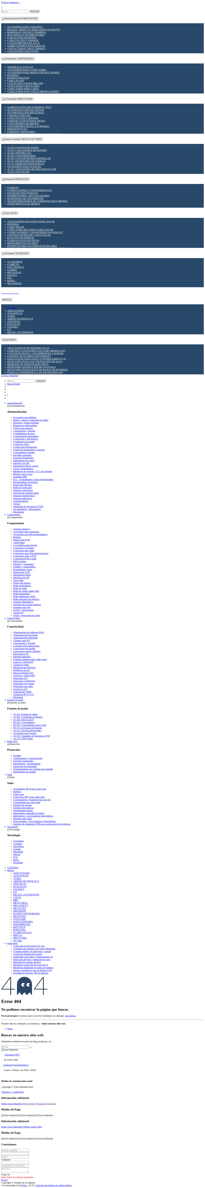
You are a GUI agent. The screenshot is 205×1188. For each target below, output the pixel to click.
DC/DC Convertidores (21, 155)
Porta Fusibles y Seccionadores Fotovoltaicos (34, 821)
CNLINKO (12, 327)
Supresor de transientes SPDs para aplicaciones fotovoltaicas (41, 824)
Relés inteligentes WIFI (24, 596)
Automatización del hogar (25, 110)
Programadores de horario (25, 482)
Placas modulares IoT (23, 673)
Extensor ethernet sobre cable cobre (30, 659)
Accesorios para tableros (25, 27)
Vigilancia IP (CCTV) (23, 694)
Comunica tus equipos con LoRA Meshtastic (36, 350)
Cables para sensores (21, 37)
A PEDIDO (12, 867)
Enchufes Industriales (22, 193)
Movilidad (14, 272)
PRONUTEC (19, 916)
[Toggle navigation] (20, 3)
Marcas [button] (10, 870)
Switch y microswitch (23, 610)
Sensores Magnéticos (23, 602)
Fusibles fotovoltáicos (23, 240)
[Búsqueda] (31, 1047)
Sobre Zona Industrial (11, 1103)
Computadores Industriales (26, 46)
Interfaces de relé (21, 463)
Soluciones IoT (20, 678)
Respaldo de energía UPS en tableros (30, 973)
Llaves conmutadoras (23, 468)
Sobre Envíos (28, 1103)
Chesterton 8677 (12, 1055)
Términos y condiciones (12, 1092)
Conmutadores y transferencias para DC (35, 232)
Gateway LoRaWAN (23, 662)
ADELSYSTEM (15, 310)
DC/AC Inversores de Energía (26, 161)
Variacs (16, 504)
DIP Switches (19, 561)
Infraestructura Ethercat (24, 667)
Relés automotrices (22, 585)
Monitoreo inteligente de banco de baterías (37, 369)
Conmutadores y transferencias (29, 190)
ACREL (11, 316)
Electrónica (15, 267)
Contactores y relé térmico (26, 48)
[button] (14, 403)
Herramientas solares (22, 243)
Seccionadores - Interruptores (27, 509)
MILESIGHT (19, 911)
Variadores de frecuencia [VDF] (28, 506)
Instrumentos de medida (23, 204)
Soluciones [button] (12, 943)
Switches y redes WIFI (24, 675)
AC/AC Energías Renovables (25, 164)
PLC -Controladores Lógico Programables (33, 479)
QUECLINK (19, 919)
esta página (70, 1016)
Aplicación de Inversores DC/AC (28, 348)
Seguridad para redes (23, 686)
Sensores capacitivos (23, 490)
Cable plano (15, 80)
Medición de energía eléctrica (28, 364)
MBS (15, 900)
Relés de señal (20, 588)
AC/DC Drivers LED (19, 153)
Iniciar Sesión (13, 384)
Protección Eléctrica (22, 485)
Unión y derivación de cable (26, 615)
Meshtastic (18, 697)
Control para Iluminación (25, 447)
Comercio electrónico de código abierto (53, 1185)
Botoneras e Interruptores (26, 35)
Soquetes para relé (21, 607)
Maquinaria (18, 512)
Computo (13, 264)
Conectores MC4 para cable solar (30, 229)
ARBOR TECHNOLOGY (20, 319)
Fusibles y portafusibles (24, 567)
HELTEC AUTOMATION (20, 332)
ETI (9, 329)
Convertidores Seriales (24, 452)
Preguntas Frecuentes (46, 1103)
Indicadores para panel (24, 460)
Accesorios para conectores (26, 70)
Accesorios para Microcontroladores (33, 72)
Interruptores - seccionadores (28, 195)
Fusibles (12, 187)
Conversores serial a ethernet (28, 126)
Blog (39, 1127)
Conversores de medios (23, 123)
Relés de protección (22, 487)
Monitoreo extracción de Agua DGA (31, 367)
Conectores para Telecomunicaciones (33, 91)
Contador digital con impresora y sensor (35, 353)
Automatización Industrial (26, 112)
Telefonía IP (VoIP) (22, 692)
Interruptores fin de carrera (25, 466)
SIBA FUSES (20, 938)
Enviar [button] (4, 1180)
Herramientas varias (22, 569)
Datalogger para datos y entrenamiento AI (36, 359)
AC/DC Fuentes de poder (23, 147)
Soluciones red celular (23, 683)
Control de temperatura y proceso (29, 450)
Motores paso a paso (23, 474)
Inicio (10, 1028)
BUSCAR (35, 11)
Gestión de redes (21, 665)
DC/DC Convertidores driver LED (29, 158)
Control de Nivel (21, 444)
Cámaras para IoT (19, 115)
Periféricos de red (21, 670)
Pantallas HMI (20, 477)
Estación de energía (21, 237)
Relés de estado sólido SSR (26, 591)
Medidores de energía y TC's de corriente (32, 471)
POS (9, 278)
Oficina (12, 275)
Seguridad (14, 283)
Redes (11, 280)
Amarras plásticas (20, 67)
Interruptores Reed (22, 575)
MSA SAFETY (20, 905)
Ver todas (11, 308)
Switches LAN (20, 689)
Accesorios (15, 261)
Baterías (13, 75)
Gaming (12, 270)
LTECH (17, 897)
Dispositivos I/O (17, 129)
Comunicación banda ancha (26, 121)
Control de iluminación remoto (29, 356)
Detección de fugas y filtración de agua (34, 361)
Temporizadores (20, 501)
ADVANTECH (14, 313)
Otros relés (18, 580)
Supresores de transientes (25, 198)
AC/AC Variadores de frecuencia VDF (31, 169)
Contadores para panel (23, 51)
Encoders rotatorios (22, 455)
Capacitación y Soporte (23, 40)
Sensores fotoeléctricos (24, 495)
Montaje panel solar (22, 818)
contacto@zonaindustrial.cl (16, 1065)
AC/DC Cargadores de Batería (27, 150)
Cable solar (15, 227)
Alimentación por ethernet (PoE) (29, 107)
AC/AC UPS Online (18, 172)
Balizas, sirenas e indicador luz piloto (33, 29)
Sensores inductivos (22, 498)
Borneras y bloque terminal (26, 32)
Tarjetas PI (18, 612)
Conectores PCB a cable (24, 558)
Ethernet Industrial (21, 131)
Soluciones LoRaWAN (24, 681)
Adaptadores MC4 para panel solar (31, 221)
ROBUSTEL (19, 930)
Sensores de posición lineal (26, 493)
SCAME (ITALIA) (22, 932)
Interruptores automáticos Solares (32, 246)
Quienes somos (29, 1127)
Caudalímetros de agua (23, 43)
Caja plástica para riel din (25, 83)
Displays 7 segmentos (23, 564)
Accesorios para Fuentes (24, 166)
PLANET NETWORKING (26, 913)
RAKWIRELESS (21, 924)
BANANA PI (13, 324)
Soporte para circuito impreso (27, 604)
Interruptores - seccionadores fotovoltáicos (33, 816)
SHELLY (17, 935)
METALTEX (19, 908)
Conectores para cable (23, 88)
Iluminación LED (21, 572)
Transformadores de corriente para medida (37, 201)
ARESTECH (13, 321)
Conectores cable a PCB (24, 556)
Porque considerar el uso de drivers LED (35, 372)
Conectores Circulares (23, 86)
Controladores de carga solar (29, 235)
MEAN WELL (20, 903)
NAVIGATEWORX (23, 921)
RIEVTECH (19, 927)
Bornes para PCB (18, 78)
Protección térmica (22, 583)
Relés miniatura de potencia (26, 599)
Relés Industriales (21, 594)
